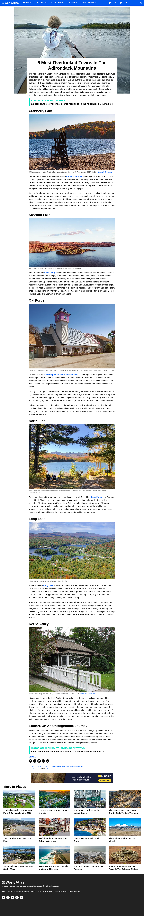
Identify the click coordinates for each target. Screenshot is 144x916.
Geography (57, 3)
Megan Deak (33, 769)
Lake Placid (96, 497)
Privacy (18, 891)
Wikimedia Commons (104, 172)
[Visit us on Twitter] (12, 897)
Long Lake (48, 585)
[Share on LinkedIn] (47, 761)
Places (49, 769)
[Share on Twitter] (39, 761)
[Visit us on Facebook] (8, 897)
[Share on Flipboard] (30, 761)
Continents (28, 3)
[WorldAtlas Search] (141, 3)
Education (72, 3)
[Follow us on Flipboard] (3, 897)
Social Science (88, 3)
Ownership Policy (74, 891)
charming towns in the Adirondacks (61, 375)
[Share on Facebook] (34, 761)
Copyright (25, 891)
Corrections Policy (60, 891)
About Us (33, 891)
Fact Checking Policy (45, 891)
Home (4, 891)
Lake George (50, 273)
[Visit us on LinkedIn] (21, 897)
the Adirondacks (74, 176)
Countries (42, 3)
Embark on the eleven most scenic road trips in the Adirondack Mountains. (71, 104)
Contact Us (11, 891)
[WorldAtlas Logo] (11, 3)
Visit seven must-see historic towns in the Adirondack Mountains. (66, 751)
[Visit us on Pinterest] (17, 897)
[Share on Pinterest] (43, 761)
